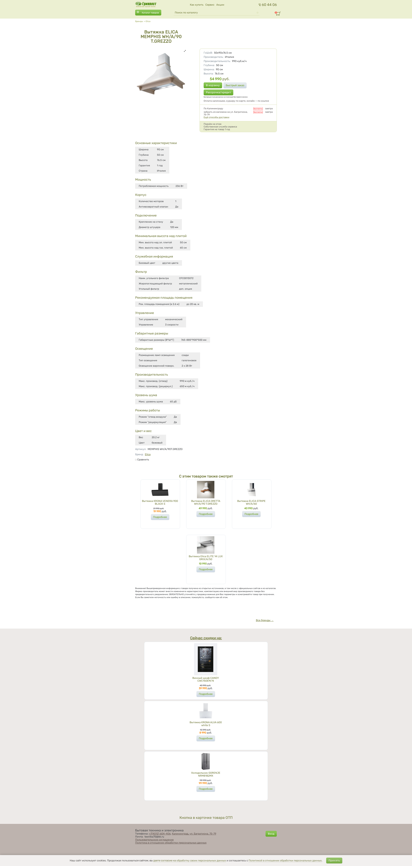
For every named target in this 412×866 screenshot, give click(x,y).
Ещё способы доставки (216, 117)
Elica (148, 21)
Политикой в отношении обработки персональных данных (285, 860)
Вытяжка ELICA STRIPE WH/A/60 (251, 502)
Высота (208, 73)
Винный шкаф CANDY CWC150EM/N (205, 679)
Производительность (217, 61)
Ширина (209, 69)
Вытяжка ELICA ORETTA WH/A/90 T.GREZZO (205, 502)
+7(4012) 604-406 (160, 833)
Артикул (140, 449)
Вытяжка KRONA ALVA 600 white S (206, 724)
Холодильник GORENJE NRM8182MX (205, 774)
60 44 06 (269, 5)
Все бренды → (265, 620)
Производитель (213, 56)
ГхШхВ (208, 52)
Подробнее (160, 517)
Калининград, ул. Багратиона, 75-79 (194, 833)
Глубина (209, 65)
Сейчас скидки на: (206, 638)
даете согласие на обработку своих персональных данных (189, 860)
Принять (334, 860)
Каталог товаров (150, 12)
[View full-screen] (185, 51)
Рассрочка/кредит (218, 92)
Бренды (139, 21)
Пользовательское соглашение (154, 839)
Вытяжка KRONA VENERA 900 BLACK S (160, 502)
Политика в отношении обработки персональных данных (171, 842)
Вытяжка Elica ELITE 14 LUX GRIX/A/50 (206, 558)
